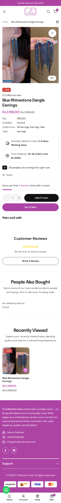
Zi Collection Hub (11, 95)
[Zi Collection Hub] (30, 11)
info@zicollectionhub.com (21, 441)
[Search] (48, 11)
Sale (42, 127)
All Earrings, (23, 127)
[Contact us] (6, 490)
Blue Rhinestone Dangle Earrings (15, 380)
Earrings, (35, 127)
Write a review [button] (30, 261)
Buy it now (30, 207)
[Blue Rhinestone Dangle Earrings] (15, 360)
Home (5, 21)
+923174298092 (15, 437)
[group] (30, 55)
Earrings (21, 131)
